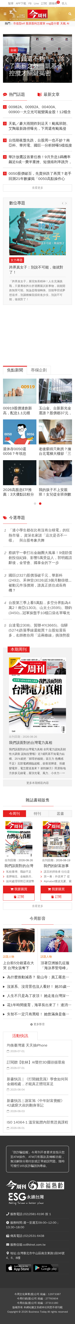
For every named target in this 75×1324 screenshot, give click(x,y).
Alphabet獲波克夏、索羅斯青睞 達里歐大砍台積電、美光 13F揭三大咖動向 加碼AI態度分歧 (58, 882)
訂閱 (21, 897)
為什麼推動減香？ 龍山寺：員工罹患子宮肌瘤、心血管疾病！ (39, 977)
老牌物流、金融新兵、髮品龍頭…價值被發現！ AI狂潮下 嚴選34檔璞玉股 (20, 877)
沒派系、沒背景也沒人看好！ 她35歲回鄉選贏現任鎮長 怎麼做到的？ (39, 986)
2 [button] (40, 503)
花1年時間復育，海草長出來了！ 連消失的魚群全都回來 (39, 1005)
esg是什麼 (52, 23)
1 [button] (35, 503)
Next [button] (68, 60)
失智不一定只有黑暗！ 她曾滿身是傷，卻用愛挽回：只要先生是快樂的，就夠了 (39, 1014)
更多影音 (39, 1024)
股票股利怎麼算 (35, 23)
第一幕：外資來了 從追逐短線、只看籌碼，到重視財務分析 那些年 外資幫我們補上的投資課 (58, 877)
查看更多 (37, 188)
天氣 (63, 23)
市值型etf (19, 23)
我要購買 (20, 889)
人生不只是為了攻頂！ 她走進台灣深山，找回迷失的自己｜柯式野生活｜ (39, 996)
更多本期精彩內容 (37, 783)
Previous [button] (7, 60)
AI (68, 23)
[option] (38, 58)
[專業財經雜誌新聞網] (38, 14)
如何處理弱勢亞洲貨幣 (20, 881)
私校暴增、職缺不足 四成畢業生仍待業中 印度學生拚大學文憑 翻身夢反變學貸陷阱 (18, 872)
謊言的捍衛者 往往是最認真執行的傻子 (57, 872)
